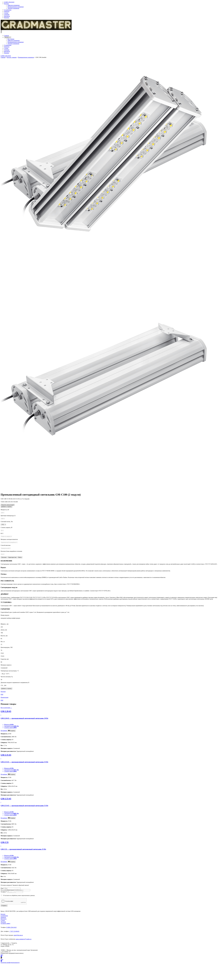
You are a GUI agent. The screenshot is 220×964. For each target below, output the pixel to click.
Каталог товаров (11, 57)
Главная (6, 35)
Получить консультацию (7, 504)
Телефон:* (4, 892)
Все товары (11, 39)
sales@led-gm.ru (18, 935)
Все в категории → (6, 707)
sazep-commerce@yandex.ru (23, 939)
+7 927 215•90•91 (14, 931)
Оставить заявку (5, 923)
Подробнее (4, 730)
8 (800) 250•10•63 (9, 2)
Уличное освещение (13, 8)
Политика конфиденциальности (10, 962)
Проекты (6, 11)
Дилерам (6, 14)
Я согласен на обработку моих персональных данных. (19, 895)
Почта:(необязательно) (7, 890)
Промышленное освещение (16, 6)
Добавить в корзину (6, 506)
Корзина (6, 17)
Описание (3, 557)
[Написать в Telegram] (110, 956)
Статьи (6, 13)
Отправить (4, 905)
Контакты (7, 16)
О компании (7, 10)
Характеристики (12, 557)
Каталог (6, 3)
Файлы (20, 557)
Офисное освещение (14, 5)
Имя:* (2, 888)
